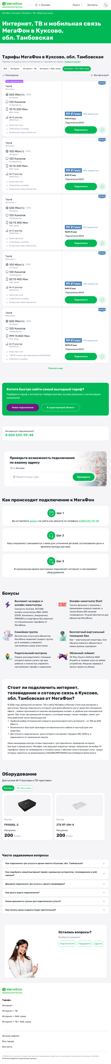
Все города (8, 1041)
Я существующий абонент (60, 407)
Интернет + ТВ (29, 69)
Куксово (16, 13)
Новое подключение (23, 407)
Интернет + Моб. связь (50, 69)
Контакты (92, 5)
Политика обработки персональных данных (19, 1058)
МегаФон (6, 13)
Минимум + (10, 202)
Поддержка (85, 943)
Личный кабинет (11, 1036)
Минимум (9, 89)
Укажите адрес (73, 61)
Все (5, 69)
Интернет (15, 69)
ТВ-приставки (24, 788)
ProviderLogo (15, 5)
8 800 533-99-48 (19, 435)
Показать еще (55, 368)
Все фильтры (100, 75)
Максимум (10, 316)
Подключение (67, 943)
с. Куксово (19, 468)
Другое (98, 943)
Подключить (81, 130)
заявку (34, 520)
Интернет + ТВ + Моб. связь (76, 69)
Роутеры (8, 788)
